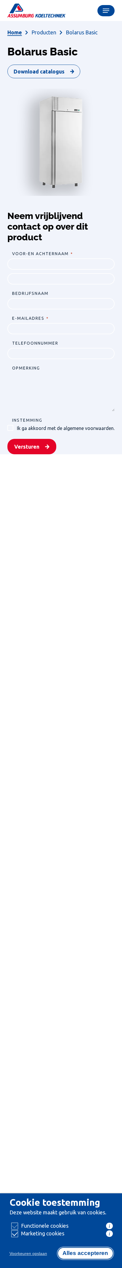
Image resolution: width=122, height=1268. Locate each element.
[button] (106, 11)
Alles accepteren (85, 1253)
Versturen (26, 447)
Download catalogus (39, 71)
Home (14, 32)
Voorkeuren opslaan (28, 1253)
